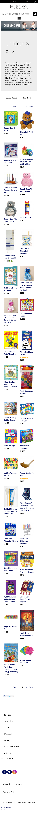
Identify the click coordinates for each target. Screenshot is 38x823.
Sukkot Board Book (9, 129)
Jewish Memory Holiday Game (10, 419)
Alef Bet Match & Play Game (26, 420)
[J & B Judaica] (19, 9)
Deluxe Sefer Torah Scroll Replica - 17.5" (25, 599)
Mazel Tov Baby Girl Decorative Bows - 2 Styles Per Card (10, 318)
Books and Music (11, 746)
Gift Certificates (8, 758)
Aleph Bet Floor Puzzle (26, 315)
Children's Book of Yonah (10, 289)
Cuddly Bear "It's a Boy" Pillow (10, 220)
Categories (19, 18)
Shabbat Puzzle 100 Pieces (10, 161)
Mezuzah (8, 734)
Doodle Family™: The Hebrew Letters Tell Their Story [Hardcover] (11, 668)
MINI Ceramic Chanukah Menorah (25, 251)
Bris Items (27, 98)
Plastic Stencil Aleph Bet (25, 662)
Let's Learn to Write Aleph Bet (10, 353)
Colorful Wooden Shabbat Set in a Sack (10, 190)
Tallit (6, 727)
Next (31, 107)
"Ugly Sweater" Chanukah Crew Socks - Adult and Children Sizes (27, 506)
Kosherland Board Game (25, 447)
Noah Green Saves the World (26, 634)
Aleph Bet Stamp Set (10, 628)
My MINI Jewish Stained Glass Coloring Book (10, 599)
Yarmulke (8, 721)
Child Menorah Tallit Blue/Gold (10, 257)
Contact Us (21, 784)
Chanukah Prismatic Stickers (11, 540)
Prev (14, 107)
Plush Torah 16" (26, 217)
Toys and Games (11, 98)
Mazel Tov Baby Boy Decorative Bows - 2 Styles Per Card (26, 286)
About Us (7, 784)
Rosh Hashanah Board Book (10, 569)
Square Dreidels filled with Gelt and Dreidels (26, 162)
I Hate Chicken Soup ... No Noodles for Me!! (10, 384)
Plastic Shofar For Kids (27, 474)
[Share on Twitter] (11, 696)
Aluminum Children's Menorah (24, 541)
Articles (7, 753)
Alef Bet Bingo (9, 446)
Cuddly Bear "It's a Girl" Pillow (26, 190)
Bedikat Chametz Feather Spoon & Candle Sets (10, 511)
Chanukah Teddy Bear (27, 133)
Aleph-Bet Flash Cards (26, 353)
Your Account (5, 810)
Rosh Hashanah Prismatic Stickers (27, 571)
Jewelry (7, 740)
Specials (7, 715)
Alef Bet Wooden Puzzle (10, 474)
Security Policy (9, 792)
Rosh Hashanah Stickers (26, 392)
